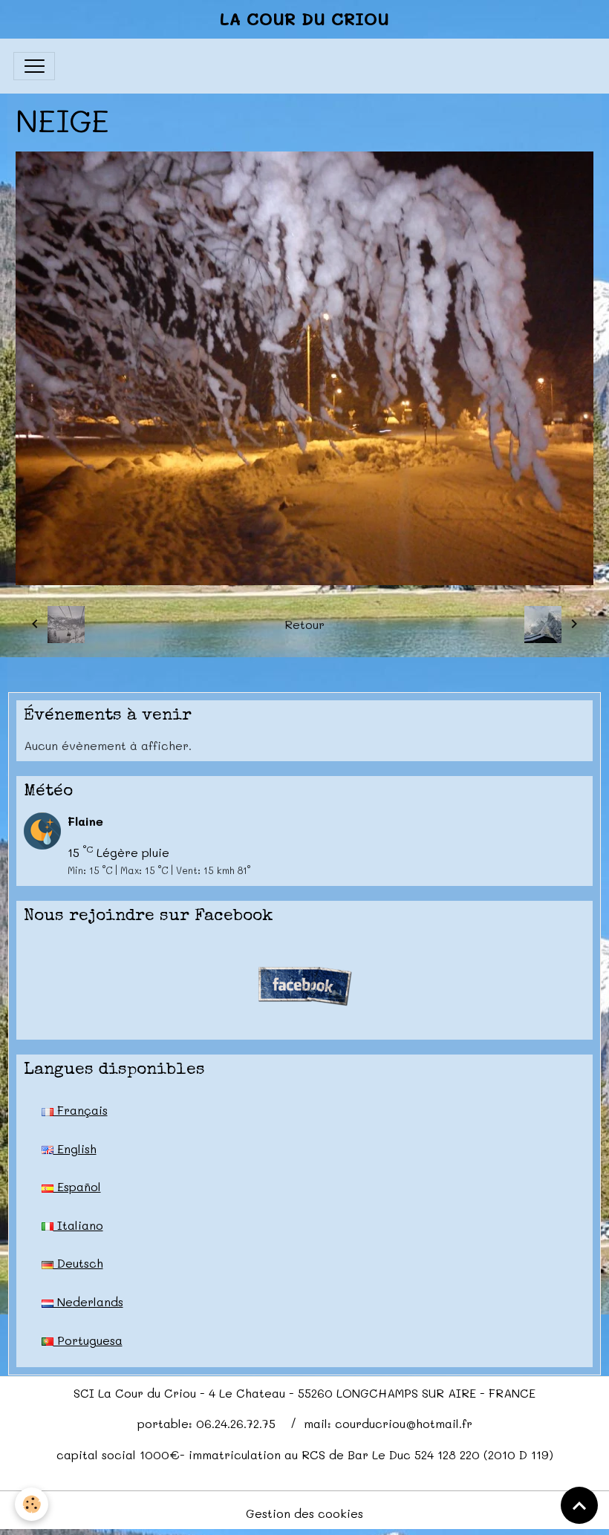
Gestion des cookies (304, 1513)
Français (80, 1110)
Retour (304, 624)
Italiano (78, 1225)
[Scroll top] (579, 1505)
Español (77, 1186)
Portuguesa (88, 1340)
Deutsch (78, 1263)
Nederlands (88, 1301)
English (75, 1148)
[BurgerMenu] (34, 66)
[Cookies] (31, 1504)
